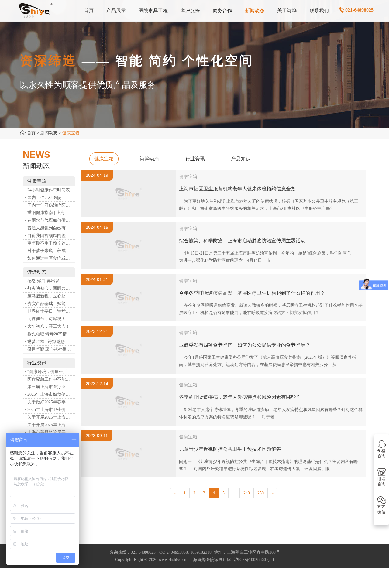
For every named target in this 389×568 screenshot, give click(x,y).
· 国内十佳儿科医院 (43, 197)
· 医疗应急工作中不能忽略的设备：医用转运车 (50, 379)
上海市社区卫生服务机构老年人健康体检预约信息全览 (237, 188)
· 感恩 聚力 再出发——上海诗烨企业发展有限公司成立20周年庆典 (50, 281)
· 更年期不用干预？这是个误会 (50, 243)
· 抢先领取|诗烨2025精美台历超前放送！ (50, 334)
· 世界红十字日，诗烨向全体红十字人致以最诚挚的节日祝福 (50, 311)
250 (260, 493)
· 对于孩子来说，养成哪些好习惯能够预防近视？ (50, 250)
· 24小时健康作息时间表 (47, 190)
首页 (31, 133)
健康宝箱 (104, 158)
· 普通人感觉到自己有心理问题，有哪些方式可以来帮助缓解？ (50, 228)
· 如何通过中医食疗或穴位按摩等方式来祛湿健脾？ (50, 258)
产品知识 (240, 158)
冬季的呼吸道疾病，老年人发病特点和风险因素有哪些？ (240, 397)
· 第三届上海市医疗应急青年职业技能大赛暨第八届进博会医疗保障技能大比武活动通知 (50, 387)
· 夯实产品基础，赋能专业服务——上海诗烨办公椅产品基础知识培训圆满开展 (50, 303)
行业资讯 (195, 158)
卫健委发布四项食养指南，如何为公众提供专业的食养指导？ (244, 344)
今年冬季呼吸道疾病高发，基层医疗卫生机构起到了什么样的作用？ (252, 293)
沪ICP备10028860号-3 (254, 559)
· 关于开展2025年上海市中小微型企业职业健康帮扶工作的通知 (50, 425)
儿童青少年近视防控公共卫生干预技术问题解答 (230, 449)
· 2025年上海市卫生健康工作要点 (50, 409)
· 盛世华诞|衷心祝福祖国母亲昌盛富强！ (50, 349)
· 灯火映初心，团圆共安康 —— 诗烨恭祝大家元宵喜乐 (50, 288)
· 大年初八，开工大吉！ (47, 326)
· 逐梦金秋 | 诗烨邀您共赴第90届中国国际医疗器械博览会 (50, 341)
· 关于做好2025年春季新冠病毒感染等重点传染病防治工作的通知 (50, 402)
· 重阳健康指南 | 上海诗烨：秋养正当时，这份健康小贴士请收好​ (50, 212)
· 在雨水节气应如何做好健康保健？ (50, 220)
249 (246, 493)
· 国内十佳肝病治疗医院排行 (50, 205)
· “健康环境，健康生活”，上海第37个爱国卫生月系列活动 (50, 371)
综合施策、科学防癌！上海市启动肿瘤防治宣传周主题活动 (242, 240)
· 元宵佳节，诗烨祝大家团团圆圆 (50, 319)
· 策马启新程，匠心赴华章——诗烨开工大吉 (50, 296)
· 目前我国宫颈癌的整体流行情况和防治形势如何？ (50, 235)
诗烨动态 (149, 158)
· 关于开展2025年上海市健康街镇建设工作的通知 (50, 417)
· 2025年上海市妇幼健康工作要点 (50, 394)
